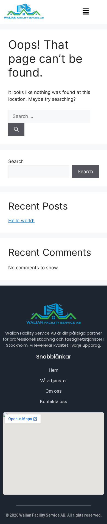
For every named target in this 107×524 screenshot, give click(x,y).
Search (16, 161)
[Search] (16, 129)
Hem (53, 370)
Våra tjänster (53, 380)
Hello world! (21, 220)
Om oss (54, 391)
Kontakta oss (53, 401)
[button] (85, 12)
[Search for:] (49, 116)
